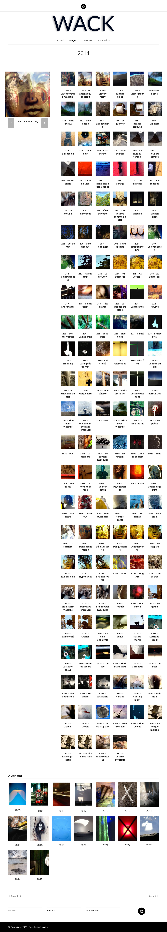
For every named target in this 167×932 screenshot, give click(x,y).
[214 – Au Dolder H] (120, 261)
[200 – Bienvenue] (85, 198)
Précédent (14, 896)
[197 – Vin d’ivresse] (137, 168)
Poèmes (51, 910)
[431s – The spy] (103, 651)
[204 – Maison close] (155, 198)
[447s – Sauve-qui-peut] (68, 741)
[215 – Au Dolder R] (137, 261)
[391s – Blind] (155, 441)
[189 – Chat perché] (103, 138)
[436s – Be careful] (85, 681)
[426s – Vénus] (120, 621)
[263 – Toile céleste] (103, 378)
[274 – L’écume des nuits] (137, 378)
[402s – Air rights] (137, 501)
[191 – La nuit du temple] (137, 138)
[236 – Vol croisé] (103, 348)
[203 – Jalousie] (137, 198)
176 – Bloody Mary (28, 121)
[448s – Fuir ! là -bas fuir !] (85, 741)
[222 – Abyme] (155, 291)
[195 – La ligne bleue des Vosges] (103, 168)
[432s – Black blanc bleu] (120, 651)
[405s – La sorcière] (68, 531)
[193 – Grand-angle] (68, 168)
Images (11, 910)
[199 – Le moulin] (68, 198)
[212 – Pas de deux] (85, 261)
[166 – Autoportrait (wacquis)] (68, 78)
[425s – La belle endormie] (103, 621)
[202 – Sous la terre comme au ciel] (120, 198)
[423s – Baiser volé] (68, 621)
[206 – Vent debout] (85, 231)
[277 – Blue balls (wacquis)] (68, 408)
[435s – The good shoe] (68, 681)
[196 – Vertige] (120, 168)
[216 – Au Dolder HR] (155, 261)
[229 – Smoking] (68, 348)
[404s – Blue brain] (155, 501)
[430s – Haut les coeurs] (85, 651)
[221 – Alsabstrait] (137, 291)
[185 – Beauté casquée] (137, 108)
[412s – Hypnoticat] (85, 561)
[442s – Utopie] (85, 711)
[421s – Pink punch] (137, 591)
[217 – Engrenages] (68, 291)
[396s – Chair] (137, 471)
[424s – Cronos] (85, 621)
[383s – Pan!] (68, 441)
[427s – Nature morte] (137, 621)
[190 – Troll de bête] (120, 138)
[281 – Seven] (103, 408)
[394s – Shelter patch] (103, 471)
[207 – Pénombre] (103, 231)
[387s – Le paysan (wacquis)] (103, 441)
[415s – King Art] (137, 561)
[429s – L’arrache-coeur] (68, 651)
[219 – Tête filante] (103, 291)
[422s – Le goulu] (155, 591)
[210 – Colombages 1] (155, 231)
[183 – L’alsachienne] (103, 108)
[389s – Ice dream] (120, 441)
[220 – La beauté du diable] (120, 291)
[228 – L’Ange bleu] (155, 321)
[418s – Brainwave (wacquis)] (85, 591)
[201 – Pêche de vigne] (103, 198)
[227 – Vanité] (137, 321)
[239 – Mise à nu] (137, 348)
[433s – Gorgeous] (137, 651)
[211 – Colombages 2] (68, 261)
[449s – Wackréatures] (103, 741)
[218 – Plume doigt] (85, 291)
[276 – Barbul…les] (155, 378)
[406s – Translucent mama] (85, 531)
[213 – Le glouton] (103, 261)
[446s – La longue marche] (155, 711)
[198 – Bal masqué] (155, 168)
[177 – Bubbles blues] (120, 78)
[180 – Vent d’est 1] (155, 78)
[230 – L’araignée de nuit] (85, 348)
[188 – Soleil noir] (85, 138)
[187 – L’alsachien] (68, 138)
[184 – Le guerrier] (120, 108)
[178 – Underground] (137, 78)
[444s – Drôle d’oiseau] (120, 711)
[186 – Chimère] (155, 108)
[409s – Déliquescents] (137, 531)
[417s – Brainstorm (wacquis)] (68, 591)
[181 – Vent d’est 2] (68, 108)
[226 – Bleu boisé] (120, 321)
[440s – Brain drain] (155, 681)
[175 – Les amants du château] (85, 78)
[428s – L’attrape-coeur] (155, 621)
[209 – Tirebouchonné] (137, 231)
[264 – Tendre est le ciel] (120, 378)
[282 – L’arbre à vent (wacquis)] (120, 408)
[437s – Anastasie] (103, 681)
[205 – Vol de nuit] (68, 231)
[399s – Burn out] (85, 501)
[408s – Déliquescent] (120, 531)
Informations (92, 910)
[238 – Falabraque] (120, 348)
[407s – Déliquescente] (103, 531)
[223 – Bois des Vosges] (68, 321)
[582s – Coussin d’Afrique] (120, 741)
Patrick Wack (16, 927)
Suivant (152, 896)
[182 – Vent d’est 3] (85, 108)
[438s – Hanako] (120, 681)
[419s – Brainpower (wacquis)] (103, 591)
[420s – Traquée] (120, 591)
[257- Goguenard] (85, 378)
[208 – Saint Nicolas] (120, 231)
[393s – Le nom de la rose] (85, 471)
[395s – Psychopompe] (120, 471)
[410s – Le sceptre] (155, 531)
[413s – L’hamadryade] (103, 561)
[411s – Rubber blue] (68, 561)
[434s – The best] (155, 651)
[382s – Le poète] (155, 408)
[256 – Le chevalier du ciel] (68, 378)
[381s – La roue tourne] (137, 408)
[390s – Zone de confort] (137, 441)
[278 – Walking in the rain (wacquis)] (85, 408)
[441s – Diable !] (68, 711)
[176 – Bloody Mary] (27, 93)
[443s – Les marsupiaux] (103, 711)
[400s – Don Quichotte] (103, 501)
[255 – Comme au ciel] (155, 348)
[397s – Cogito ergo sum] (155, 471)
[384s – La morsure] (85, 441)
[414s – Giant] (120, 561)
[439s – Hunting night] (137, 681)
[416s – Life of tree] (155, 561)
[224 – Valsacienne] (85, 321)
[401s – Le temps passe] (120, 501)
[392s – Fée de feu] (68, 471)
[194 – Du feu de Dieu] (85, 168)
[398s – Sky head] (68, 501)
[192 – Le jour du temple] (155, 138)
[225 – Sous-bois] (103, 321)
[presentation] (11, 123)
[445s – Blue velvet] (137, 711)
